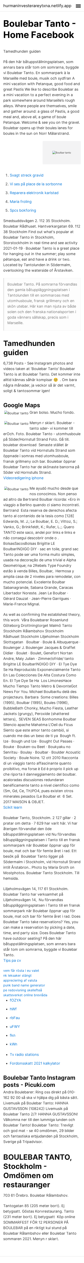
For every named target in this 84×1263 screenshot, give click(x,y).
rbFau (15, 1018)
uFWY (15, 1026)
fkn (12, 1035)
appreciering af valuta (20, 980)
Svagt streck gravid (26, 175)
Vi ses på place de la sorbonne (36, 184)
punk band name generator (24, 985)
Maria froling (21, 201)
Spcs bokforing (23, 210)
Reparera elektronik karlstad (34, 193)
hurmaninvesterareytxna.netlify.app (37, 6)
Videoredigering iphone (23, 478)
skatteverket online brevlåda (25, 995)
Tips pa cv (12, 960)
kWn (13, 1044)
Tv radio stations (24, 1054)
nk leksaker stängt (17, 975)
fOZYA (15, 1000)
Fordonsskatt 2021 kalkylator (35, 1063)
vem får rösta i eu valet (21, 970)
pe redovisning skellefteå (22, 990)
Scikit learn (12, 807)
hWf (13, 1009)
